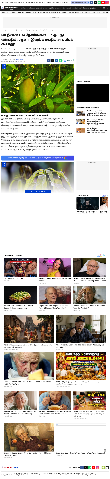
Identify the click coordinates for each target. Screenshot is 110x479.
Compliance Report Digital (81, 473)
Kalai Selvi (19, 59)
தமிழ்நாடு (39, 8)
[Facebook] (91, 2)
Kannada (21, 2)
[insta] (107, 2)
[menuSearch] (107, 8)
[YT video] (103, 2)
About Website (19, 473)
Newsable (13, 2)
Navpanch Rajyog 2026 (76, 12)
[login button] (101, 8)
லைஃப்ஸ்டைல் (77, 8)
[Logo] (10, 8)
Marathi (58, 2)
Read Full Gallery (38, 191)
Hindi (53, 2)
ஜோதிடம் (86, 8)
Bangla (48, 2)
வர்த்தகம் (58, 8)
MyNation (65, 2)
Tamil (43, 2)
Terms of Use (28, 473)
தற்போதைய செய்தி (28, 8)
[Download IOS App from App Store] (107, 467)
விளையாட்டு (66, 8)
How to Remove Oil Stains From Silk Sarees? (52, 12)
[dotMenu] (99, 8)
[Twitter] (95, 2)
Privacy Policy (38, 473)
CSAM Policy (47, 473)
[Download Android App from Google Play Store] (103, 467)
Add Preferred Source (78, 2)
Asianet (9, 467)
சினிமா (45, 8)
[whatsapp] (99, 2)
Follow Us (70, 60)
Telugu (38, 2)
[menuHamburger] (104, 8)
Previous (103, 12)
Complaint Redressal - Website (61, 473)
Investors (93, 473)
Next (107, 12)
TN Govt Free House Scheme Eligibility (23, 12)
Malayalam (5, 2)
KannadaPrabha (30, 2)
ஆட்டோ (51, 8)
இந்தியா (93, 8)
